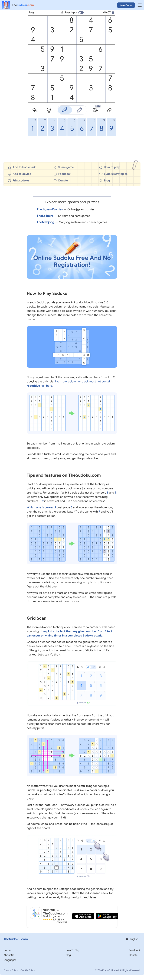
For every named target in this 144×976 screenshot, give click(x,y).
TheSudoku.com (16, 939)
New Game (126, 5)
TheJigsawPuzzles (50, 209)
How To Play (73, 950)
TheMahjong (45, 222)
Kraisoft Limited (110, 970)
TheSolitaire (45, 216)
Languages (10, 960)
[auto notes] (95, 110)
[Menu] (139, 5)
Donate (133, 955)
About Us (9, 955)
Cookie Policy (28, 970)
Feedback (134, 950)
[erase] (109, 110)
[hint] (49, 110)
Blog (68, 955)
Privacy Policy (11, 970)
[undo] (35, 110)
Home (7, 950)
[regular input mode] (64, 110)
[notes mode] (79, 110)
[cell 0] (33, 20)
